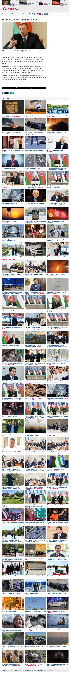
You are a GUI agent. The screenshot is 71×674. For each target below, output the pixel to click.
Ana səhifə (5, 670)
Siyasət (7, 13)
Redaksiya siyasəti (50, 670)
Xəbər (3, 13)
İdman (24, 13)
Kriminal (12, 13)
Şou (27, 13)
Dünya (16, 13)
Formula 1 (31, 13)
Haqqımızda (40, 670)
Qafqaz (20, 13)
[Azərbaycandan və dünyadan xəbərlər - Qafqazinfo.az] (10, 9)
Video (9, 670)
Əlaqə (45, 670)
